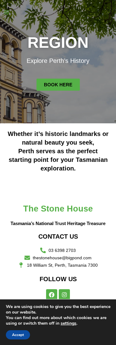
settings (68, 323)
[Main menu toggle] (6, 12)
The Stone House (58, 208)
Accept (18, 334)
